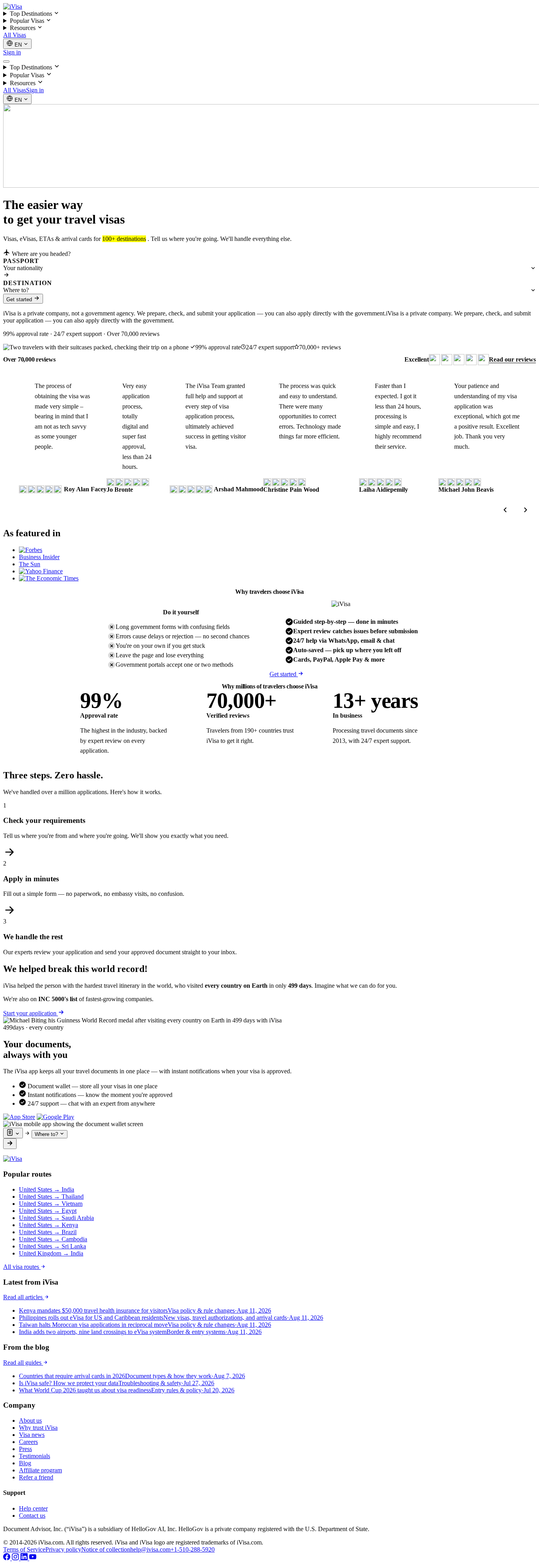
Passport (21, 260)
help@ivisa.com (150, 1549)
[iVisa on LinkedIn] (25, 1558)
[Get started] (10, 1143)
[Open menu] (6, 61)
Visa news (32, 1434)
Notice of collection (105, 1549)
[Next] (525, 510)
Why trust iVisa (38, 1427)
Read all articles (23, 1297)
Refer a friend (36, 1477)
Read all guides (23, 1362)
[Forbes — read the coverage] (30, 550)
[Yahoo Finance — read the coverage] (41, 571)
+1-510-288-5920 (192, 1549)
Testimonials (34, 1456)
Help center (33, 1508)
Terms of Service (24, 1549)
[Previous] (505, 510)
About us (30, 1420)
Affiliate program (40, 1470)
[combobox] (269, 268)
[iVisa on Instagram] (16, 1558)
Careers (28, 1441)
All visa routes (22, 1266)
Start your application (30, 1013)
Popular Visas (28, 20)
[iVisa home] (12, 6)
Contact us (32, 1515)
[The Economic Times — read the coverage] (49, 578)
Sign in (12, 52)
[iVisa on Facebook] (7, 1558)
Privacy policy (63, 1549)
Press (25, 1449)
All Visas (14, 35)
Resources (23, 27)
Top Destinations (32, 13)
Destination (27, 283)
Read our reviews (512, 359)
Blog (25, 1463)
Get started (20, 299)
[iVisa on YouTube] (32, 1558)
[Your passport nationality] (13, 1133)
